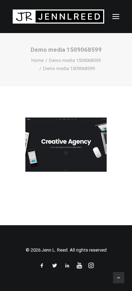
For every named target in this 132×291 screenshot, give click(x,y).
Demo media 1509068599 (75, 60)
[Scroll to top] (118, 277)
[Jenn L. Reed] (58, 17)
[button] (116, 16)
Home (37, 60)
